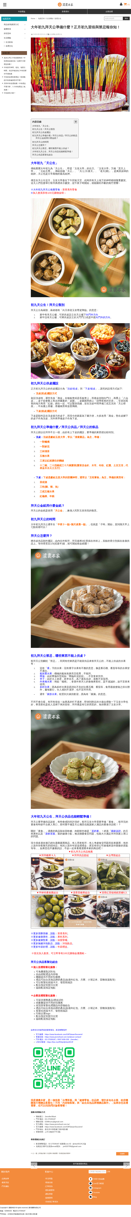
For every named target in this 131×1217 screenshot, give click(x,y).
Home (33, 18)
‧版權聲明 (49, 1198)
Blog (95, 1197)
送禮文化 (57, 18)
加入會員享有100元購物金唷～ (49, 193)
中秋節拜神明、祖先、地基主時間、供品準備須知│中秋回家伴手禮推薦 (15, 70)
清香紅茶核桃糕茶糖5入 (114, 892)
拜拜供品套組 (81, 855)
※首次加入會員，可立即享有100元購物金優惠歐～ (59, 953)
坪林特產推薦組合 (48, 892)
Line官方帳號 (98, 1183)
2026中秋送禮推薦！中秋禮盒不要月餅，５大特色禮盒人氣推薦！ (15, 86)
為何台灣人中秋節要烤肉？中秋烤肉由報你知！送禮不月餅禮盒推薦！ (14, 61)
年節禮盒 (21, 11)
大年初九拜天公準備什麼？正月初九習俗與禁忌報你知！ (75, 27)
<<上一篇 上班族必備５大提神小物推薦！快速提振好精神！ (51, 1153)
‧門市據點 (5, 1186)
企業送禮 (109, 11)
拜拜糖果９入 (48, 855)
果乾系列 (62, 937)
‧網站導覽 (49, 1194)
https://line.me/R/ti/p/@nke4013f (60, 1042)
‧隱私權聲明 (49, 1190)
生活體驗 (7, 38)
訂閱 (108, 1172)
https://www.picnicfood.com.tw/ (57, 1124)
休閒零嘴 (62, 940)
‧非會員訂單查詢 (51, 1202)
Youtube (96, 1192)
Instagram (97, 1188)
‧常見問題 (49, 1179)
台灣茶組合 (114, 855)
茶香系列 (65, 11)
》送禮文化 (8, 46)
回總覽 (122, 1154)
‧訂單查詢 (49, 1186)
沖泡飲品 (67, 943)
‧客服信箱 (49, 1182)
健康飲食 (7, 29)
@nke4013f (77, 1144)
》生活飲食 (8, 42)
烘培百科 (7, 33)
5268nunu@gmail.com (54, 1122)
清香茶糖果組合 (81, 892)
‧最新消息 (5, 1182)
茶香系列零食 (69, 189)
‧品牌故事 (5, 1179)
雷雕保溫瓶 (106, 979)
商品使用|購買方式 (11, 24)
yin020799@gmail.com (72, 1146)
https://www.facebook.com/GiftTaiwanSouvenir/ (64, 1034)
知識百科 (41, 18)
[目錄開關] (75, 121)
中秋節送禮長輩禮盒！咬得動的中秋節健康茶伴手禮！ (14, 78)
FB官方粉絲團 (98, 1179)
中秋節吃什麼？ (9, 93)
